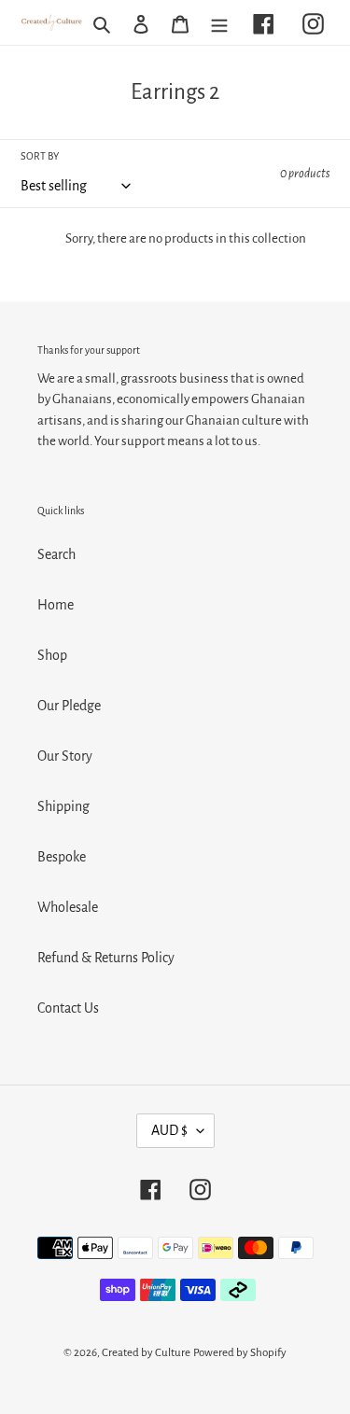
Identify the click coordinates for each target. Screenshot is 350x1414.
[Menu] (219, 22)
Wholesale (67, 907)
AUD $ (169, 1130)
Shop (52, 655)
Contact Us (68, 1008)
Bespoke (61, 856)
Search (56, 554)
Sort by (40, 155)
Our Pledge (69, 705)
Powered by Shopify (240, 1353)
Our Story (64, 756)
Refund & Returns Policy (106, 957)
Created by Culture (146, 1353)
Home (55, 604)
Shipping (63, 806)
